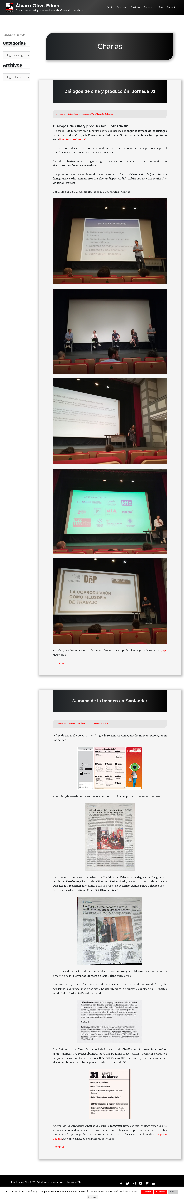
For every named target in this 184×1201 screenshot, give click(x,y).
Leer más (92, 1197)
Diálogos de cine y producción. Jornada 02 (109, 91)
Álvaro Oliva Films (37, 5)
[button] (153, 7)
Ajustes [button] (173, 1192)
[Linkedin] (153, 1183)
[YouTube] (140, 1183)
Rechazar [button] (160, 1191)
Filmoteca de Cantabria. (74, 139)
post (163, 650)
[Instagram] (134, 1183)
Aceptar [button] (147, 1191)
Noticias (76, 114)
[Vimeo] (147, 1183)
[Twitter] (127, 1183)
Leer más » (59, 663)
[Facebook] (121, 1183)
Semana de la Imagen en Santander (109, 700)
